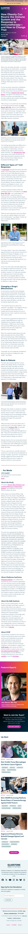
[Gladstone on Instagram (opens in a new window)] (14, 880)
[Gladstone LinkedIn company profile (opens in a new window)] (17, 880)
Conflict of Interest (17, 918)
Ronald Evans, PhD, (19, 152)
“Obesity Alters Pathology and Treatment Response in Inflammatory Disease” (12, 486)
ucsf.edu (3, 656)
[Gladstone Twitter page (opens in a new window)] (7, 880)
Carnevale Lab (19, 767)
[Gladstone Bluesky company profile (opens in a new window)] (21, 880)
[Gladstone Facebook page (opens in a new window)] (3, 880)
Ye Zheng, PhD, (13, 427)
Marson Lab (12, 767)
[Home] (5, 8)
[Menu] (25, 9)
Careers (8, 925)
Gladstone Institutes (7, 579)
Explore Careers (14, 726)
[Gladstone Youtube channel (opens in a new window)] (11, 880)
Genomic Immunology (11, 769)
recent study (5, 169)
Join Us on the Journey (14, 3)
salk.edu (11, 627)
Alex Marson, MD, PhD (9, 702)
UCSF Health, (5, 647)
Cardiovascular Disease (14, 841)
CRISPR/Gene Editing (6, 772)
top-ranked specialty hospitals (9, 651)
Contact (20, 925)
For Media (14, 925)
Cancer (3, 769)
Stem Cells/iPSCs (5, 844)
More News (14, 852)
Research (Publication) (6, 846)
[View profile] (14, 687)
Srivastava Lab (5, 841)
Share (23, 36)
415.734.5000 (5, 476)
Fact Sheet (16, 656)
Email (2, 478)
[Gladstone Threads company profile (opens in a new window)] (24, 880)
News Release (4, 767)
